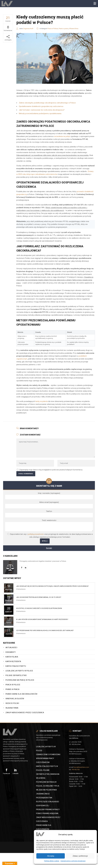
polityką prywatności (36, 534)
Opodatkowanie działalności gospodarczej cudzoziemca (41, 106)
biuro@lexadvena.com (81, 767)
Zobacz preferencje (80, 856)
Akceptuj (50, 856)
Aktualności (11, 647)
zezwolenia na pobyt (62, 136)
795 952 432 (75, 769)
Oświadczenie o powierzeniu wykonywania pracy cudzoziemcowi (48, 758)
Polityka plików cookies (51, 861)
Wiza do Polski (12, 703)
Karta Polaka (11, 657)
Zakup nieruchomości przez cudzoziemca (24, 712)
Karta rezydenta (13, 661)
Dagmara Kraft (28, 28)
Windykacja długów (14, 699)
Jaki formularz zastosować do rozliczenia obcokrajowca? (42, 110)
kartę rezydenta (41, 401)
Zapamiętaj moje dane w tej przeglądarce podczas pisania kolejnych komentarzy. (51, 470)
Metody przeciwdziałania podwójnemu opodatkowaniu (40, 113)
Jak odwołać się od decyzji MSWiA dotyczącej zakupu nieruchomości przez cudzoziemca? (52, 586)
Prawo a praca (63, 28)
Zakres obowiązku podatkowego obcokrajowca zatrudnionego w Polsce (47, 103)
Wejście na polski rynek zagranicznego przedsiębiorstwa (46, 794)
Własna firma (73, 28)
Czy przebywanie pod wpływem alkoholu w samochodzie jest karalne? (45, 630)
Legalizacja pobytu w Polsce (19, 671)
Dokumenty (10, 652)
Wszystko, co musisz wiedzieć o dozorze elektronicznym (39, 608)
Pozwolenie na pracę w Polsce (19, 680)
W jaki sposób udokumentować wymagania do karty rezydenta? (42, 619)
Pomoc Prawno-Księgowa (47, 813)
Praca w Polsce (53, 28)
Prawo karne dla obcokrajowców (21, 694)
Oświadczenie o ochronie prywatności (73, 861)
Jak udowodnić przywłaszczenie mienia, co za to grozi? (38, 597)
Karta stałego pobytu (15, 666)
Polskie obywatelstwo (16, 675)
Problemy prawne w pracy (48, 809)
